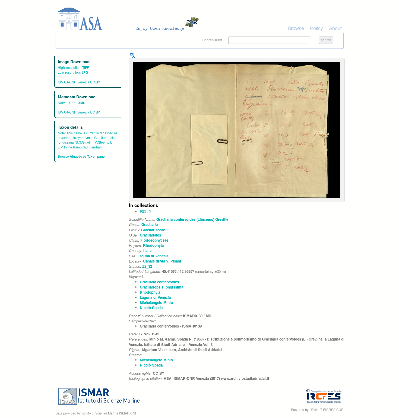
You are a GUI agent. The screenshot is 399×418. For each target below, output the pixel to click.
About (335, 27)
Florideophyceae (154, 240)
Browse (296, 27)
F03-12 (145, 211)
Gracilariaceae (153, 229)
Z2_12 (147, 266)
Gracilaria (149, 224)
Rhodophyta (153, 245)
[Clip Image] (132, 55)
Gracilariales (150, 235)
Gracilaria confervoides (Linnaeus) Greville (192, 219)
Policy (316, 27)
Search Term (212, 39)
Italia (147, 250)
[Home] (130, 19)
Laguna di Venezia (152, 255)
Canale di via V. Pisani (162, 261)
